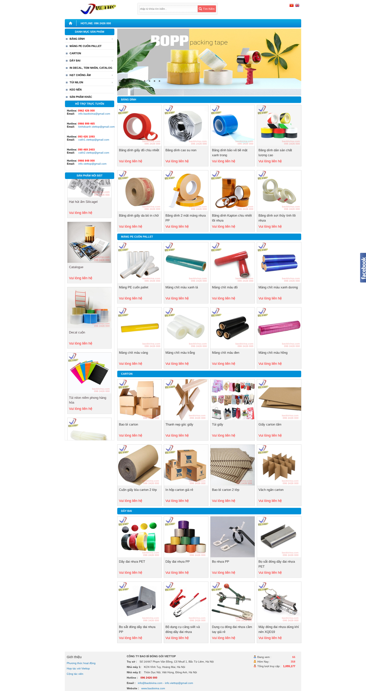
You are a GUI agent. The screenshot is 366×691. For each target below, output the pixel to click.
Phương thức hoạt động (81, 663)
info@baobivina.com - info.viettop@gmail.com (165, 683)
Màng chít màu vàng (133, 352)
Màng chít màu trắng (180, 352)
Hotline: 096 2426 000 (96, 23)
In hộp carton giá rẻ (179, 490)
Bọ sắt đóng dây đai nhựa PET (276, 564)
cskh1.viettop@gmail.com (93, 139)
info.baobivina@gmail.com (94, 113)
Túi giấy (217, 424)
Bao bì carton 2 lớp (225, 490)
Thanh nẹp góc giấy (179, 424)
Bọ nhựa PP (220, 561)
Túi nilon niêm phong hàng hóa (87, 325)
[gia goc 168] (101, 7)
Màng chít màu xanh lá (181, 287)
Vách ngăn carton (270, 490)
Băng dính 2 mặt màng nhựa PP (185, 218)
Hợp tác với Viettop (78, 668)
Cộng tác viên (75, 673)
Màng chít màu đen (225, 352)
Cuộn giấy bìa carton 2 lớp (138, 490)
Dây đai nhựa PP (177, 561)
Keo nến (75, 388)
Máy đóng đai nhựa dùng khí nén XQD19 (278, 629)
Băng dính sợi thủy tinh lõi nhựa (277, 218)
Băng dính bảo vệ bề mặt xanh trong (229, 152)
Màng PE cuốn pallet (133, 287)
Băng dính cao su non (180, 150)
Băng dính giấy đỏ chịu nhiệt (139, 150)
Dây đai (126, 510)
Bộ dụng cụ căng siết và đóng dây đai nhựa (182, 629)
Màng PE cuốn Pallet (137, 236)
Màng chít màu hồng (272, 352)
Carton (126, 373)
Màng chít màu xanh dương (278, 287)
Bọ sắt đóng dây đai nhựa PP (137, 629)
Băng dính (128, 99)
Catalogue (76, 192)
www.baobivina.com (153, 688)
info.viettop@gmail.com (92, 163)
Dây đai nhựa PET (132, 561)
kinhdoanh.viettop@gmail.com (95, 126)
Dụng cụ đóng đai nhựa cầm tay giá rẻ (232, 629)
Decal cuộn (77, 257)
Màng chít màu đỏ (225, 287)
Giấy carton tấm (269, 424)
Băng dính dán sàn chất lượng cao (275, 152)
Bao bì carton (128, 424)
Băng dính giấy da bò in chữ (139, 215)
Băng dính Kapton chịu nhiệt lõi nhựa (232, 218)
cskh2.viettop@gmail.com (93, 152)
